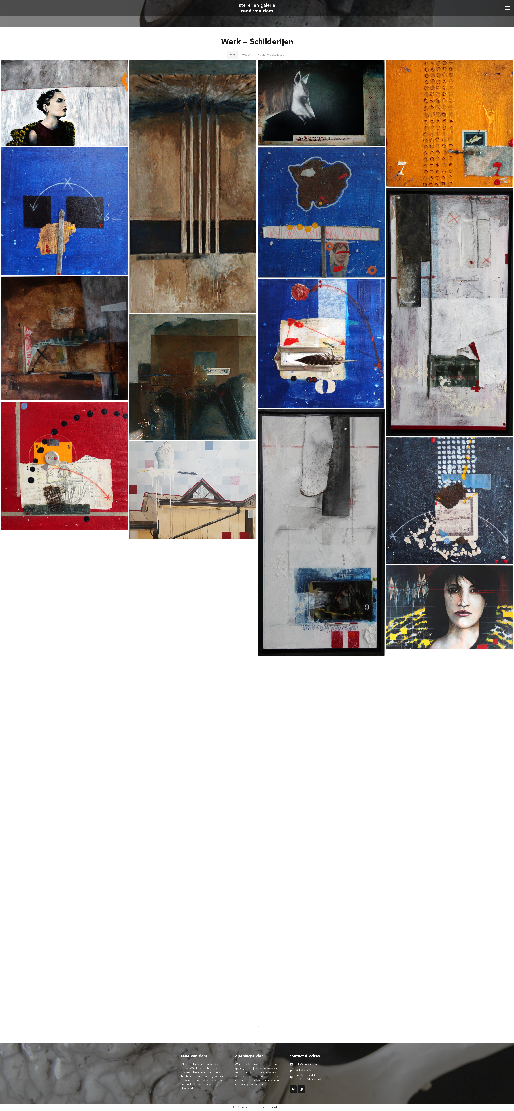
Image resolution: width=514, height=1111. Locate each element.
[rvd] (257, 8)
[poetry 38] (321, 978)
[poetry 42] (64, 961)
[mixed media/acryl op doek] (449, 838)
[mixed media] (321, 103)
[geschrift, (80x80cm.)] (321, 848)
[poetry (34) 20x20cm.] (321, 212)
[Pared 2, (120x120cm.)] (64, 338)
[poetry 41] (64, 211)
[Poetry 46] (449, 123)
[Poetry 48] (321, 343)
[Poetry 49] (64, 466)
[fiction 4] (192, 791)
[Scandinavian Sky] (192, 490)
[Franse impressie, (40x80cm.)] (192, 186)
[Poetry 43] (449, 712)
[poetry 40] (192, 603)
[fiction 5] (449, 312)
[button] (507, 8)
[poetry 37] (192, 980)
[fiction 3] (321, 532)
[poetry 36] (321, 720)
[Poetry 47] (449, 500)
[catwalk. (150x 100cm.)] (64, 103)
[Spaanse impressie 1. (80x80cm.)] (449, 963)
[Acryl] (449, 607)
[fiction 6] (64, 650)
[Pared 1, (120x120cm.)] (192, 377)
